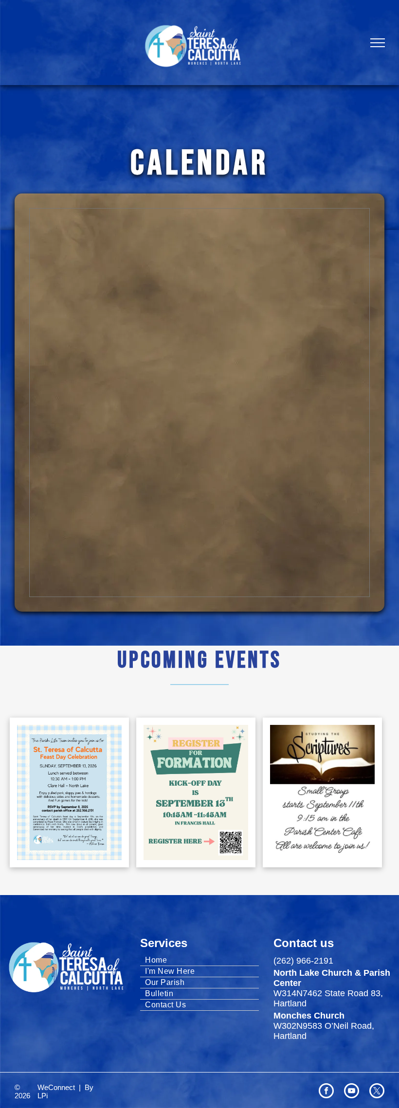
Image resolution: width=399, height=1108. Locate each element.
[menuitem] (199, 960)
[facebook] (326, 1092)
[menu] (377, 42)
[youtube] (351, 1092)
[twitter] (376, 1092)
